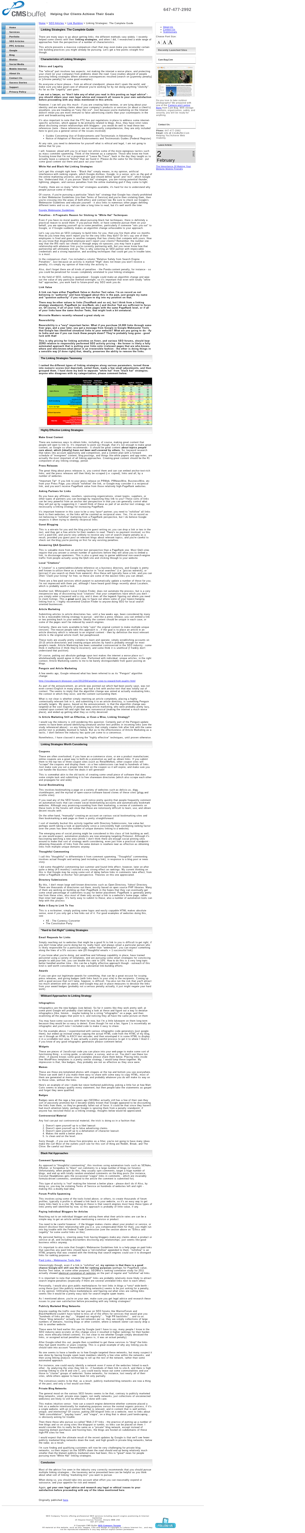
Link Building (75, 23)
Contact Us (169, 29)
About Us (168, 27)
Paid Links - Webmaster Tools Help (59, 1260)
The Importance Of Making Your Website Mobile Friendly (173, 167)
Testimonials (170, 32)
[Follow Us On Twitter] (165, 1531)
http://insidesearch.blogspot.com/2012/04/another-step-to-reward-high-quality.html (87, 681)
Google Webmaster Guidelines (56, 210)
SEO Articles (56, 23)
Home (42, 23)
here (65, 1500)
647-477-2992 (177, 9)
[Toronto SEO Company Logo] (24, 15)
